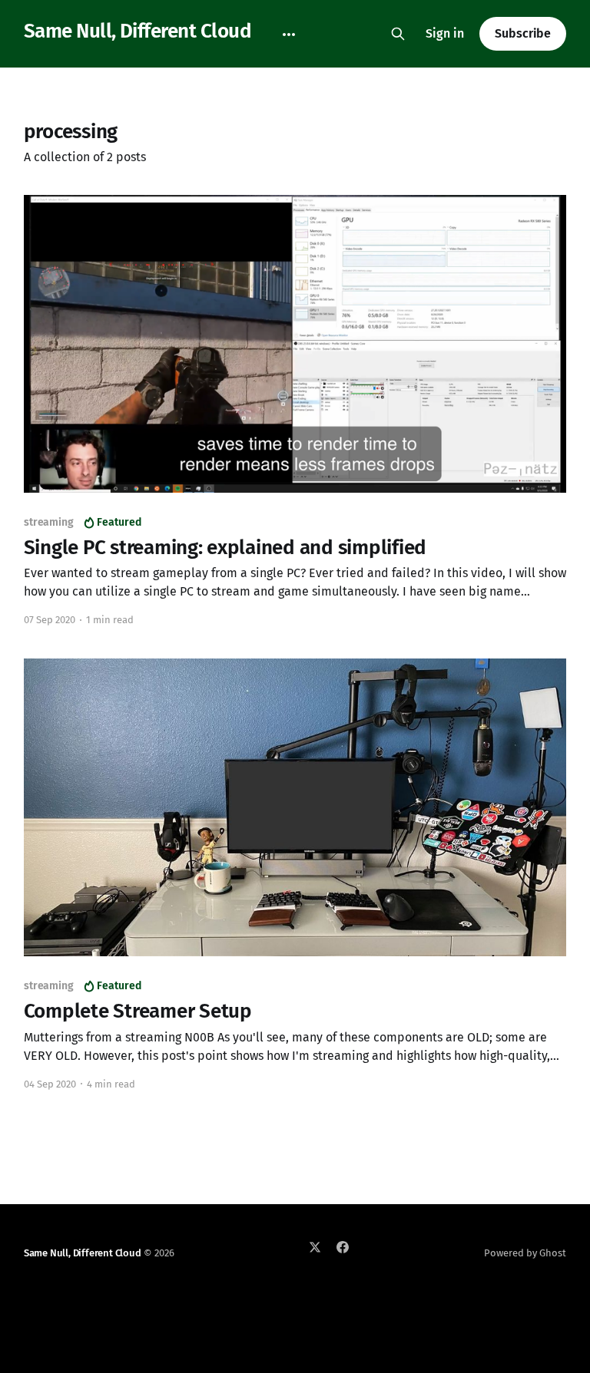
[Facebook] (342, 1247)
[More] (288, 34)
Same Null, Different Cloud (137, 32)
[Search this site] (398, 33)
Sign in (445, 33)
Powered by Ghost (525, 1253)
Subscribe (523, 33)
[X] (315, 1247)
